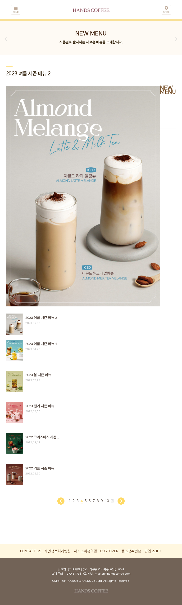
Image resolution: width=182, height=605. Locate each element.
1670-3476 (72, 573)
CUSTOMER (109, 551)
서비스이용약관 (85, 551)
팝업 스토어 (153, 551)
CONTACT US (30, 551)
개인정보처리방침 (57, 551)
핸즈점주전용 (131, 551)
